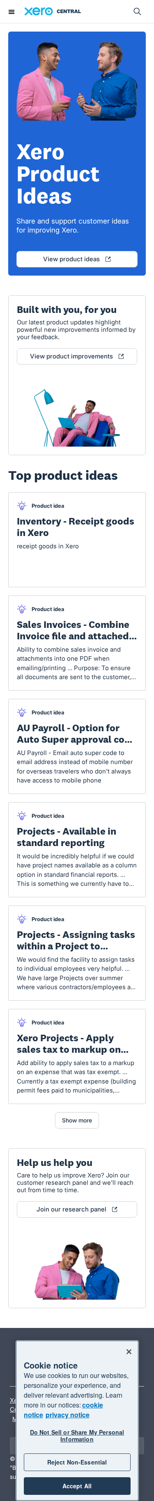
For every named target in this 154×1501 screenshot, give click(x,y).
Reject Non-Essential (77, 1462)
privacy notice (68, 1414)
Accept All (77, 1486)
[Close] (129, 1352)
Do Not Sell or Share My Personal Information (77, 1435)
